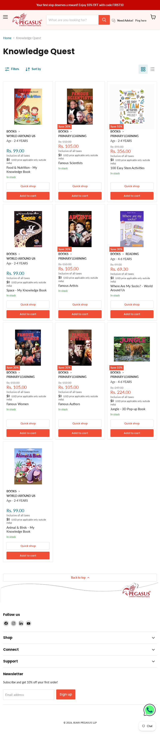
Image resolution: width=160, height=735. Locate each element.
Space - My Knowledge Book (26, 290)
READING (132, 254)
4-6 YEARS (125, 259)
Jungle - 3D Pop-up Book (127, 409)
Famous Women (17, 404)
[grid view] (143, 69)
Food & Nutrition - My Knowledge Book (21, 170)
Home (7, 38)
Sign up (66, 694)
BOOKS (11, 131)
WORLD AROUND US (20, 136)
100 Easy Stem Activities (127, 168)
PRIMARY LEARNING (72, 136)
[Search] (104, 20)
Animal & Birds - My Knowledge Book (20, 529)
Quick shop (28, 186)
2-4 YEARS (21, 141)
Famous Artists (68, 285)
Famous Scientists (70, 163)
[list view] (152, 69)
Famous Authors (69, 404)
